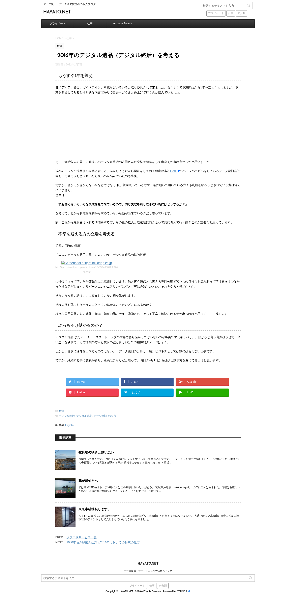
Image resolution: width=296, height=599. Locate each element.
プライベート (216, 13)
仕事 (230, 13)
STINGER (182, 591)
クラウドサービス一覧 (81, 537)
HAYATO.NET (57, 12)
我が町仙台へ (88, 481)
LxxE (173, 171)
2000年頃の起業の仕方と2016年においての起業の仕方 (103, 542)
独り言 (112, 415)
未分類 (241, 13)
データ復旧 (100, 415)
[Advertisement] (148, 127)
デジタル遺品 (84, 415)
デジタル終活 (67, 415)
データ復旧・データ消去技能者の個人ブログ (148, 570)
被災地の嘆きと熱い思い (96, 452)
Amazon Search (122, 23)
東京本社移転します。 (95, 509)
